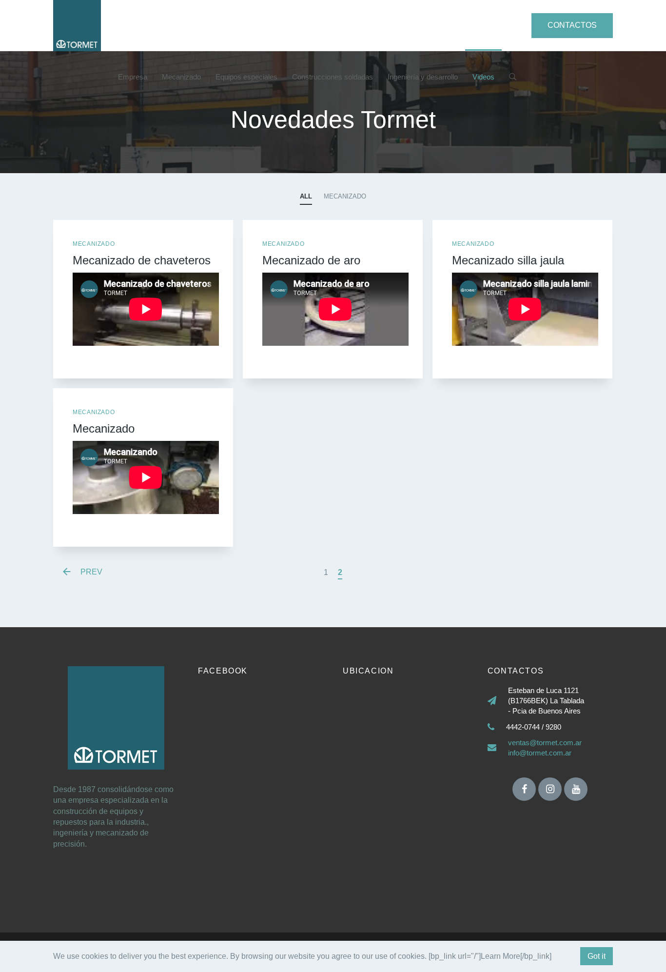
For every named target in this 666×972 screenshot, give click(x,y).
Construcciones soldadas (332, 77)
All (306, 196)
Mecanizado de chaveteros (142, 260)
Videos (483, 77)
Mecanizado (181, 77)
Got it (597, 956)
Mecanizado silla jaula (508, 260)
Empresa (132, 77)
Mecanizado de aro (311, 260)
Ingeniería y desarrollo (423, 77)
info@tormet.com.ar (539, 753)
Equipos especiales (246, 77)
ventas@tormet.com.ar (545, 742)
